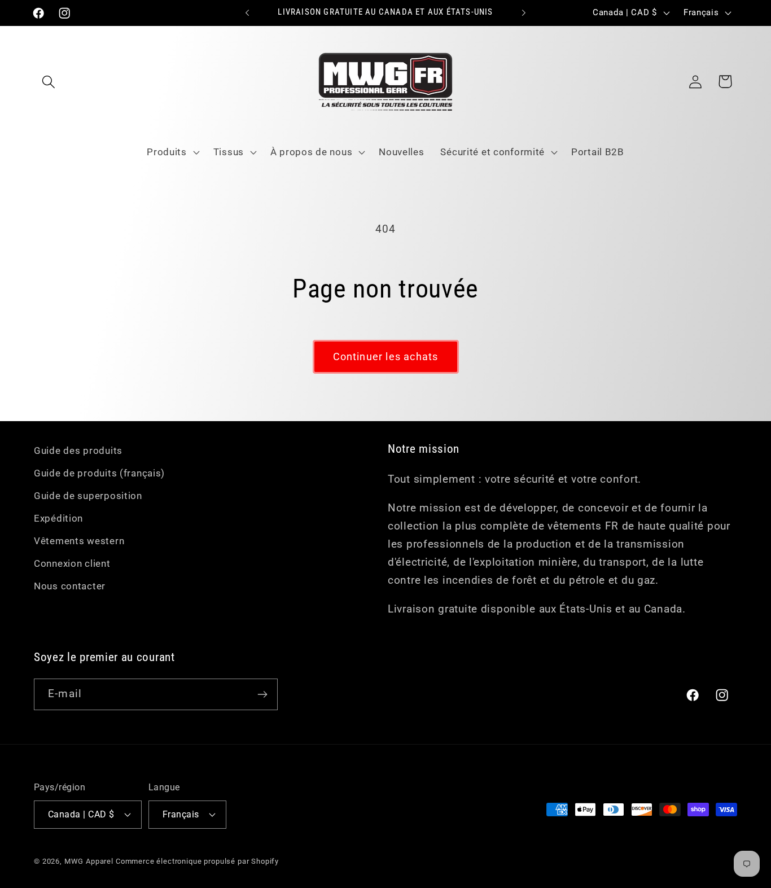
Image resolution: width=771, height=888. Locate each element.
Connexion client (72, 563)
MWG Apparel (88, 860)
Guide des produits (78, 450)
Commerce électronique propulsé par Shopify (197, 860)
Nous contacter (70, 586)
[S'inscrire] (262, 694)
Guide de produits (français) (99, 473)
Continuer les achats (386, 356)
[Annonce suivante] (523, 13)
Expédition (58, 518)
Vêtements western (79, 540)
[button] (49, 82)
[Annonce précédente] (247, 13)
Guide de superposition (88, 495)
